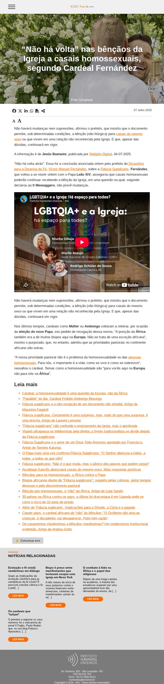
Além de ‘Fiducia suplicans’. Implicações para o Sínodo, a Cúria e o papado (78, 507)
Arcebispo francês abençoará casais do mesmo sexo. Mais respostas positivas (81, 469)
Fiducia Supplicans (114, 169)
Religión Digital (100, 154)
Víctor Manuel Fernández (67, 169)
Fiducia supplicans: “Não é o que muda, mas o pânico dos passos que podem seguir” (85, 464)
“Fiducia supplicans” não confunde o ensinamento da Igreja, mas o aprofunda (79, 426)
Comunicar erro (27, 540)
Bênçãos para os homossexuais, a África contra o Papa (63, 475)
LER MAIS (18, 595)
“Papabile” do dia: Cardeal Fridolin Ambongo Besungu (62, 399)
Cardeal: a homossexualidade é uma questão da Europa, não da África (74, 393)
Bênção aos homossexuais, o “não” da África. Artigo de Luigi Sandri (72, 491)
